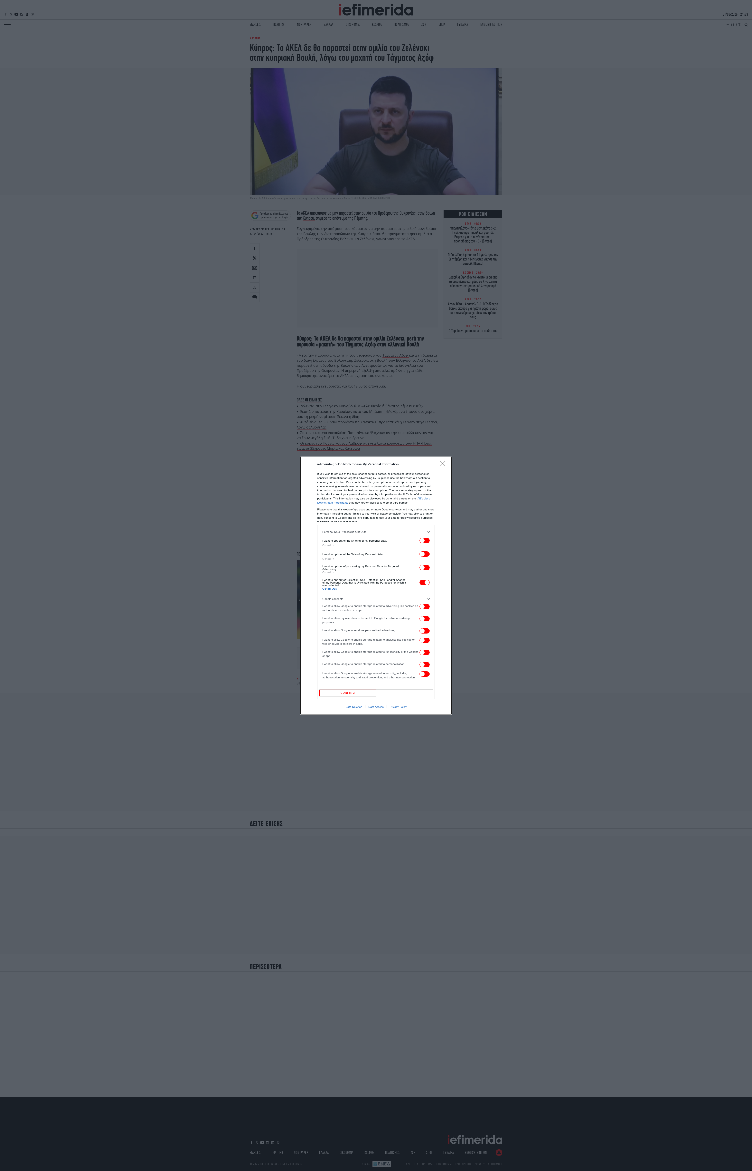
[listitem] (376, 532)
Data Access (376, 706)
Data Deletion (353, 706)
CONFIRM (348, 692)
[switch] (424, 540)
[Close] (443, 464)
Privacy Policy (398, 706)
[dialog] (376, 585)
